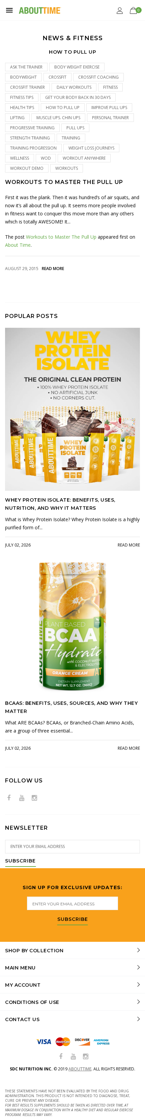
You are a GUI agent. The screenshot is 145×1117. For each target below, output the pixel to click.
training (71, 138)
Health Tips (22, 107)
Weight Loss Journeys (91, 148)
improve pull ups (109, 107)
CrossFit (57, 77)
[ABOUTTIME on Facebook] (8, 798)
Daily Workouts (74, 87)
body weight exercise (76, 67)
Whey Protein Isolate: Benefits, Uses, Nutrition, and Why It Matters (60, 504)
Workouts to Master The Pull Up (64, 182)
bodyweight (23, 77)
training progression (33, 148)
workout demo (27, 168)
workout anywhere (84, 158)
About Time (18, 245)
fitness (110, 87)
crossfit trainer (27, 87)
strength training (30, 138)
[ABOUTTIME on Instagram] (34, 798)
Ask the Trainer (26, 67)
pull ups (75, 128)
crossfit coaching (98, 77)
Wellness (19, 158)
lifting (17, 118)
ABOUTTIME (79, 1069)
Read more (53, 268)
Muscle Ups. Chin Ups (58, 118)
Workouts (66, 168)
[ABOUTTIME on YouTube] (21, 798)
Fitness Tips (21, 97)
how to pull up (63, 107)
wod (46, 158)
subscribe (72, 919)
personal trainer (110, 118)
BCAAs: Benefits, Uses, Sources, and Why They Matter (71, 707)
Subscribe (20, 861)
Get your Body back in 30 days (78, 97)
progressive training (32, 128)
